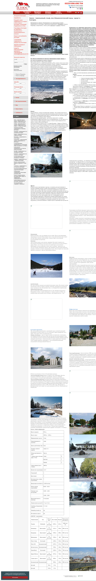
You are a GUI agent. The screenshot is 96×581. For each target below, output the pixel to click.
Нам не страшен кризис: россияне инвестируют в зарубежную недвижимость (20, 177)
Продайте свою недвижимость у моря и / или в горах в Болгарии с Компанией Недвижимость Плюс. (20, 22)
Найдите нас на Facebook (77, 7)
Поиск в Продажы (20, 74)
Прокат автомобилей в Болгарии (20, 36)
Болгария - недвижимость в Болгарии (20, 137)
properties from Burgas (68, 575)
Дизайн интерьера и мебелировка (19, 45)
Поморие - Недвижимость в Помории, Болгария (20, 132)
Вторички (60, 24)
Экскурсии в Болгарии (20, 15)
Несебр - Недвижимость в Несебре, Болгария (20, 152)
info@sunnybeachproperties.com (76, 1)
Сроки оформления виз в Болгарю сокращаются (20, 181)
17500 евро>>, (85, 98)
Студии (76, 94)
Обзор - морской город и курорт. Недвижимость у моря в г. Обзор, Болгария (20, 125)
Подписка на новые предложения (18, 66)
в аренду (58, 25)
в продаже (52, 25)
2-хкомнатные (77, 96)
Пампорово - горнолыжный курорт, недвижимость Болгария (20, 140)
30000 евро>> (85, 100)
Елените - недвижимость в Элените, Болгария (20, 154)
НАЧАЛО (30, 15)
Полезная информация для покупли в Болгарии (20, 169)
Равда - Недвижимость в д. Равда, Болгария (20, 135)
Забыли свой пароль (18, 70)
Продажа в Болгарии (37, 12)
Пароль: (16, 62)
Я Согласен (15, 577)
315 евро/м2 (87, 86)
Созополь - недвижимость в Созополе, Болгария (20, 166)
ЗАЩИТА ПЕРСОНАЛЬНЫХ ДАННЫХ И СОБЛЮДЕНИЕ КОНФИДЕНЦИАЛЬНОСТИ (15, 574)
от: (14, 83)
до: (20, 83)
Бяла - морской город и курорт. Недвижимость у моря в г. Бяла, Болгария (20, 121)
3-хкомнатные (77, 100)
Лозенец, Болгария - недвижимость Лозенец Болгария (19, 128)
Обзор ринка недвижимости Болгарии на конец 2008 (20, 172)
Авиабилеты (17, 18)
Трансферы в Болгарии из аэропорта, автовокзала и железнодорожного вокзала (20, 30)
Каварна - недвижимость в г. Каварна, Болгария (20, 160)
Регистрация (16, 69)
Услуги (69, 11)
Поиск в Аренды (20, 75)
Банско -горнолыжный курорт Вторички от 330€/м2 (20, 163)
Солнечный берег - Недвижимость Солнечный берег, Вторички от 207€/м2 (20, 144)
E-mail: (15, 59)
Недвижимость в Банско (37, 22)
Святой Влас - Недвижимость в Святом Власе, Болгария (20, 148)
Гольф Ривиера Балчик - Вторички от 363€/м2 (19, 157)
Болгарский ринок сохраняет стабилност (19, 183)
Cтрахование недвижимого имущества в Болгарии (20, 41)
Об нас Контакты (59, 12)
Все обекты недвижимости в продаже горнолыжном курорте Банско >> (48, 58)
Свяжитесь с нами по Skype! (76, 5)
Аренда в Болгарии (48, 12)
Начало (17, 11)
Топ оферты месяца (27, 12)
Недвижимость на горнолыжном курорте (53, 22)
